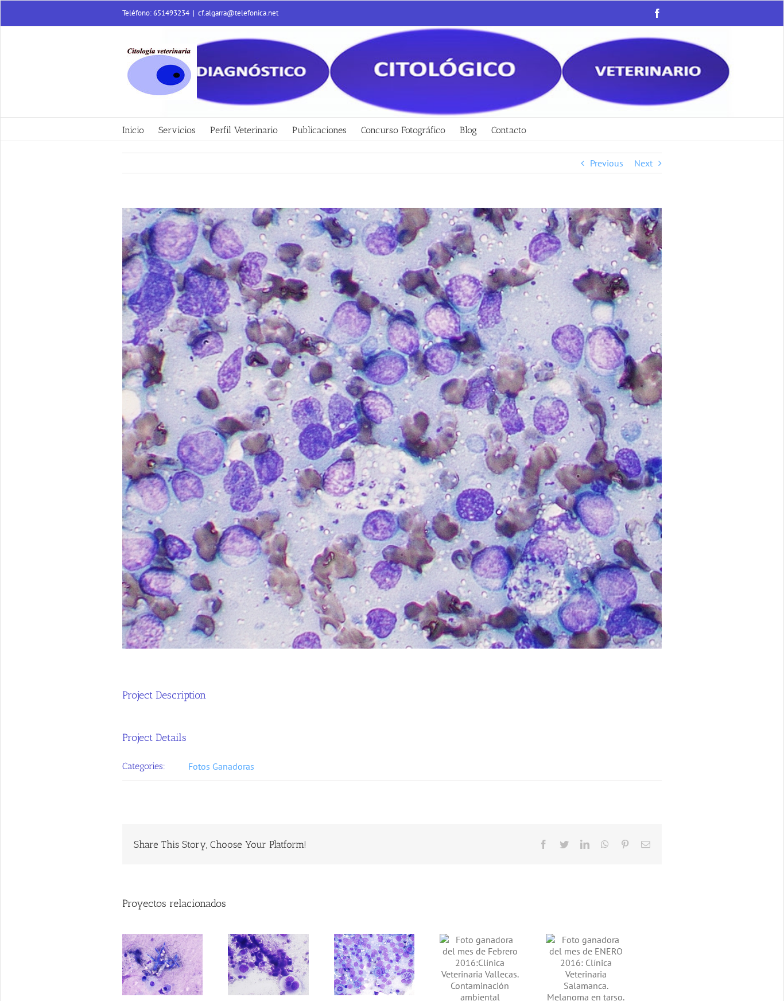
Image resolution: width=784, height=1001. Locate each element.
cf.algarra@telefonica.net (238, 13)
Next (643, 163)
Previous (606, 163)
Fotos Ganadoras (221, 766)
